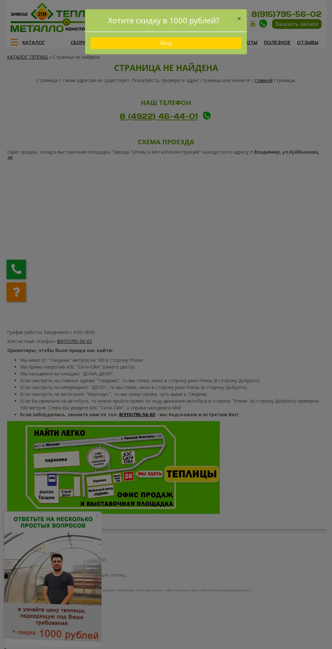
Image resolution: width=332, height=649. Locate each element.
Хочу (166, 43)
